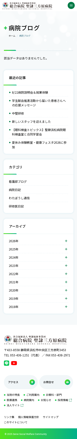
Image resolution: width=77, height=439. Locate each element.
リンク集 (9, 417)
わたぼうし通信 (19, 198)
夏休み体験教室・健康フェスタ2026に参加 (39, 144)
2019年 (14, 298)
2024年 (14, 257)
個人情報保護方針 (28, 417)
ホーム (12, 35)
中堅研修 (18, 113)
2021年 (14, 282)
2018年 (14, 306)
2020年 (14, 290)
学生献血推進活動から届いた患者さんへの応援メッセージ (39, 102)
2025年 (14, 249)
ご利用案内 (32, 395)
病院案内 (29, 400)
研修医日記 (16, 206)
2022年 (14, 274)
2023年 (14, 265)
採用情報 (63, 400)
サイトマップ (50, 417)
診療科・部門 (54, 395)
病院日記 (15, 189)
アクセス (13, 382)
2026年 (14, 241)
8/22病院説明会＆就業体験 (30, 92)
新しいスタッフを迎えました (31, 121)
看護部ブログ (18, 181)
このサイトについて (15, 422)
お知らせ (46, 400)
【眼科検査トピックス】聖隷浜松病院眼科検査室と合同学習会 (39, 131)
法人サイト (13, 405)
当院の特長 (13, 395)
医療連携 (12, 400)
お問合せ (48, 382)
